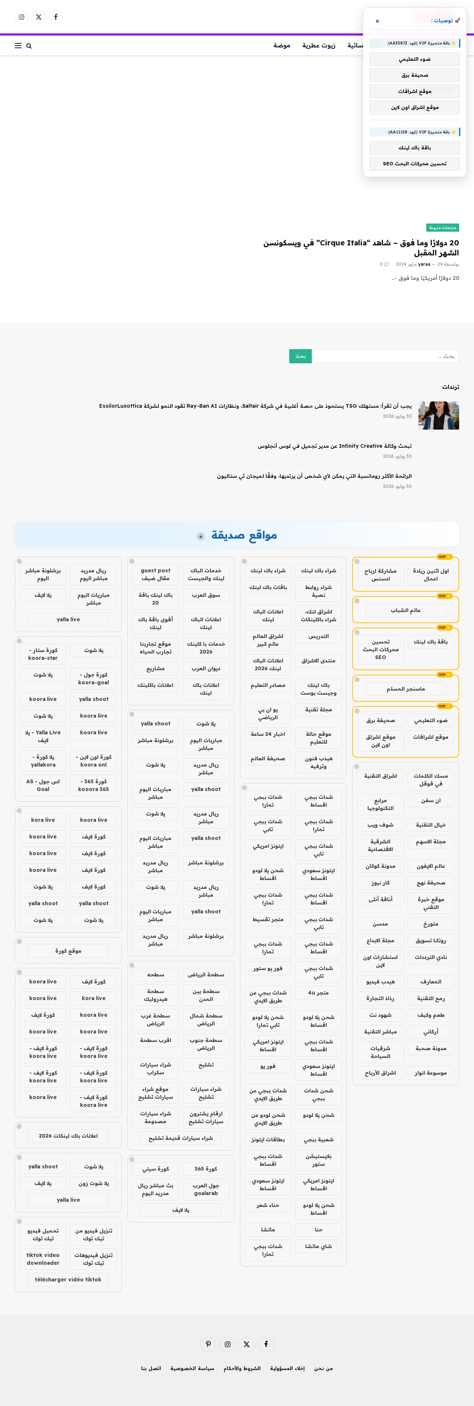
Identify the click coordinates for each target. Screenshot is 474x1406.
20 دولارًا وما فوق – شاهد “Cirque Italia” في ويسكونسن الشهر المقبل (361, 247)
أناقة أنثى (380, 899)
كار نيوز (380, 882)
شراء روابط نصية (318, 591)
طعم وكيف (431, 1015)
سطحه (155, 974)
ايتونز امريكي (268, 846)
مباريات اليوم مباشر (206, 744)
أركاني (430, 1031)
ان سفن (431, 800)
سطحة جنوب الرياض (206, 1044)
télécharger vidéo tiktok (68, 1279)
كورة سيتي (155, 1168)
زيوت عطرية (319, 45)
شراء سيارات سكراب (155, 1068)
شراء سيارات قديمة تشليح (180, 1138)
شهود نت (380, 1015)
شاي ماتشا (318, 1246)
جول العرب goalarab (206, 1189)
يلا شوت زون (94, 1183)
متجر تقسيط (268, 919)
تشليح (206, 1064)
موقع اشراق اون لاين (380, 741)
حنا (319, 1229)
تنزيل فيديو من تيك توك (93, 1234)
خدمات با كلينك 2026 (206, 648)
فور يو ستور (268, 968)
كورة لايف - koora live (93, 1052)
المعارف (430, 981)
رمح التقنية (431, 998)
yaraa (424, 264)
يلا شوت (206, 723)
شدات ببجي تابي (268, 825)
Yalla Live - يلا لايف (43, 736)
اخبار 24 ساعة (268, 734)
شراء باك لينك (318, 570)
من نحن (323, 1368)
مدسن (380, 923)
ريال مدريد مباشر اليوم (94, 574)
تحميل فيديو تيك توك (43, 1234)
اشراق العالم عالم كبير (268, 640)
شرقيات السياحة (380, 1052)
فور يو (268, 1066)
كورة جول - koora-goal (93, 678)
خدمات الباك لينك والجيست (206, 574)
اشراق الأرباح (380, 1072)
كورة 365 (206, 1168)
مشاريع (155, 668)
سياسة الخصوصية (192, 1368)
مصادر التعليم (268, 685)
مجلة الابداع (380, 940)
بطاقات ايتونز (268, 1139)
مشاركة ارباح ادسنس (380, 575)
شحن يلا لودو (318, 1115)
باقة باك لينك (431, 641)
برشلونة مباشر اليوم (43, 574)
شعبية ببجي (319, 1139)
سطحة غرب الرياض (155, 1019)
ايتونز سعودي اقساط (318, 874)
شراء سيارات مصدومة (155, 1117)
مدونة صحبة (431, 1048)
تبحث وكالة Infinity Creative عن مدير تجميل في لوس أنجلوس (335, 446)
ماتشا (268, 1229)
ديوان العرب (205, 668)
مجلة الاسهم (431, 841)
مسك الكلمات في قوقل (431, 780)
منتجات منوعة (442, 227)
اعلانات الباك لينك (268, 615)
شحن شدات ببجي (318, 1094)
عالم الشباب (406, 610)
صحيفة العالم (268, 758)
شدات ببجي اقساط (318, 801)
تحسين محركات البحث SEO (381, 649)
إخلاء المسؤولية (287, 1368)
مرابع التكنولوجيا (380, 804)
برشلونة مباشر (155, 740)
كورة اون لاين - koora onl (93, 761)
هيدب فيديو (380, 981)
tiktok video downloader (43, 1259)
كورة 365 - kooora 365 (93, 785)
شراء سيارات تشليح (205, 1093)
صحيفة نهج (431, 882)
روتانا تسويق (430, 940)
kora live (43, 820)
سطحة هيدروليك (155, 995)
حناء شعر (268, 1205)
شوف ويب (380, 824)
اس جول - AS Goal (43, 785)
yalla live (68, 619)
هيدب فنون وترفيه (319, 762)
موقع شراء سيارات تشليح (155, 1093)
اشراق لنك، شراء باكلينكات (318, 615)
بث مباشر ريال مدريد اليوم (155, 1189)
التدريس (318, 636)
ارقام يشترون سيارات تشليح (205, 1117)
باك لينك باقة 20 (155, 599)
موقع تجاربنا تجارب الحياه (155, 648)
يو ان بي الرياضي (268, 713)
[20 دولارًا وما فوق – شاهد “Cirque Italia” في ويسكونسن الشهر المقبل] (351, 170)
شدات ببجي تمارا (268, 801)
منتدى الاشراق (318, 660)
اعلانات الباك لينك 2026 (268, 664)
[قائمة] (18, 45)
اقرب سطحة (155, 1040)
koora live (43, 699)
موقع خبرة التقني (431, 903)
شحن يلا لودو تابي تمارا (268, 1021)
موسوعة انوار (431, 1072)
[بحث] (29, 45)
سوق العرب (206, 595)
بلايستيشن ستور (318, 1160)
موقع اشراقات (430, 737)
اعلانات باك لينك (206, 689)
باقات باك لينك (268, 587)
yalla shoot (155, 723)
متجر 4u (318, 992)
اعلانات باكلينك (155, 685)
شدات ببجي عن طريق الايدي (268, 996)
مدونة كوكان (380, 866)
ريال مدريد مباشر (206, 768)
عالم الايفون (431, 866)
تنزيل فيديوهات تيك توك (93, 1259)
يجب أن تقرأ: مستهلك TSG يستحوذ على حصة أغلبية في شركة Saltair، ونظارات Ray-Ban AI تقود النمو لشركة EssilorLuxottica (255, 406)
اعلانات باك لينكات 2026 (68, 1135)
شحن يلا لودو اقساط (268, 874)
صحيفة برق (380, 720)
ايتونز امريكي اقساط (268, 1045)
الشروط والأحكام (242, 1368)
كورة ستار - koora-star (43, 654)
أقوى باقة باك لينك (155, 623)
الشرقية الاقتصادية (380, 845)
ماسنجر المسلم (406, 688)
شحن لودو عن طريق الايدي (268, 1119)
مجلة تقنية (318, 709)
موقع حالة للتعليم (318, 738)
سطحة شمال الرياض (206, 1019)
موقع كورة (68, 950)
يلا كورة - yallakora (43, 761)
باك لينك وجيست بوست (318, 689)
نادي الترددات (431, 957)
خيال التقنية (431, 824)
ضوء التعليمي (431, 720)
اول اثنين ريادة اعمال (431, 575)
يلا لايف (180, 1210)
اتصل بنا (151, 1368)
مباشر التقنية (380, 1031)
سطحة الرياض (206, 974)
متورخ (430, 923)
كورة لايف (94, 836)
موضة (281, 45)
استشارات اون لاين (380, 961)
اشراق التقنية (380, 776)
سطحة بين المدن (206, 995)
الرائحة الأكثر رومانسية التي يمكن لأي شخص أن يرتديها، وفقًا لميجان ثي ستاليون (314, 476)
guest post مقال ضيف (155, 574)
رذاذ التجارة (380, 998)
